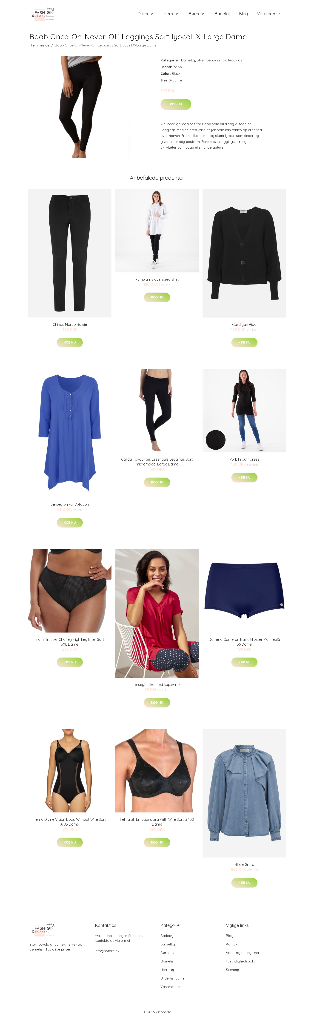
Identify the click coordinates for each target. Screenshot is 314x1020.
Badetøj (222, 13)
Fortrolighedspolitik (241, 961)
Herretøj (172, 13)
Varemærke (268, 13)
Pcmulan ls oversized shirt (157, 279)
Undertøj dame (172, 978)
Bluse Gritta (244, 864)
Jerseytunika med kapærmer (157, 684)
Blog (243, 13)
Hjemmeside (39, 45)
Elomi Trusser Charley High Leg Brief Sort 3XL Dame (69, 642)
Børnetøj (197, 13)
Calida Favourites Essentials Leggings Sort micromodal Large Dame (157, 461)
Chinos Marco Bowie (70, 324)
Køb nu (176, 104)
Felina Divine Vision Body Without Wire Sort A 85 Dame (70, 821)
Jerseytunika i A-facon (70, 504)
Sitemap (232, 970)
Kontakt (232, 944)
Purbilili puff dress (244, 459)
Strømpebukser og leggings (219, 60)
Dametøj (146, 13)
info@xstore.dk (107, 951)
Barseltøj (167, 944)
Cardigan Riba (244, 324)
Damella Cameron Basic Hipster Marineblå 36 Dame (244, 642)
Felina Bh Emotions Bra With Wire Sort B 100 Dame (157, 821)
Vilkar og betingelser (243, 953)
